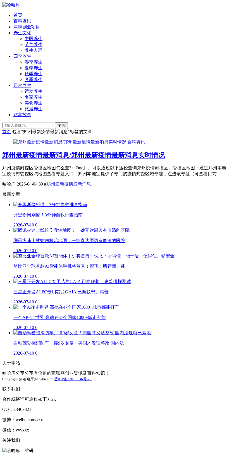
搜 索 (61, 125)
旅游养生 (33, 108)
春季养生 (33, 62)
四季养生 (22, 56)
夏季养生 (33, 67)
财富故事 (22, 114)
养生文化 (22, 32)
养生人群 (33, 50)
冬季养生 (33, 79)
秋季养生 (33, 73)
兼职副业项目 (26, 27)
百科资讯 (22, 21)
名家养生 (33, 97)
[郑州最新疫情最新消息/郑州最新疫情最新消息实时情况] (70, 142)
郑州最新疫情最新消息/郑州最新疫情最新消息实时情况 (83, 155)
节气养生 (33, 44)
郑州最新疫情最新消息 (68, 184)
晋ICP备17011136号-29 (73, 379)
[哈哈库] (11, 5)
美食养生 (33, 103)
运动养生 (33, 91)
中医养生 (33, 38)
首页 (17, 15)
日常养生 (22, 85)
